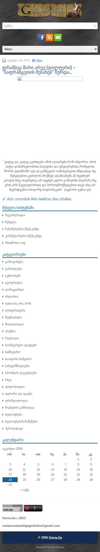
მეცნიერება (13, 317)
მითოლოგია (14, 324)
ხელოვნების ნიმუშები (21, 421)
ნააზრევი (45, 198)
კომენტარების (23, 236)
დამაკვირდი (14, 289)
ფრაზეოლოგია (16, 400)
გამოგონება (14, 262)
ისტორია (11, 296)
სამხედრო (12, 352)
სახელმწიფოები (17, 366)
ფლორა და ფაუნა (18, 393)
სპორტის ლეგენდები (21, 373)
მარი (34, 198)
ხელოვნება (13, 414)
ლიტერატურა (15, 310)
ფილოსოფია (15, 386)
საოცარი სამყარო (18, 359)
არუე (10, 198)
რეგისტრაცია (15, 215)
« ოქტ (24, 490)
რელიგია (12, 338)
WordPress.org (15, 243)
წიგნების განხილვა (19, 407)
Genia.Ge (55, 537)
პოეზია (10, 331)
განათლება (13, 268)
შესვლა (11, 222)
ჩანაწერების (22, 229)
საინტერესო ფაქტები (21, 345)
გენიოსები (13, 275)
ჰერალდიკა (14, 428)
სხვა (39, 60)
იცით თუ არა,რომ (18, 303)
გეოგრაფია (14, 282)
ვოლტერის (22, 198)
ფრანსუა (65, 198)
